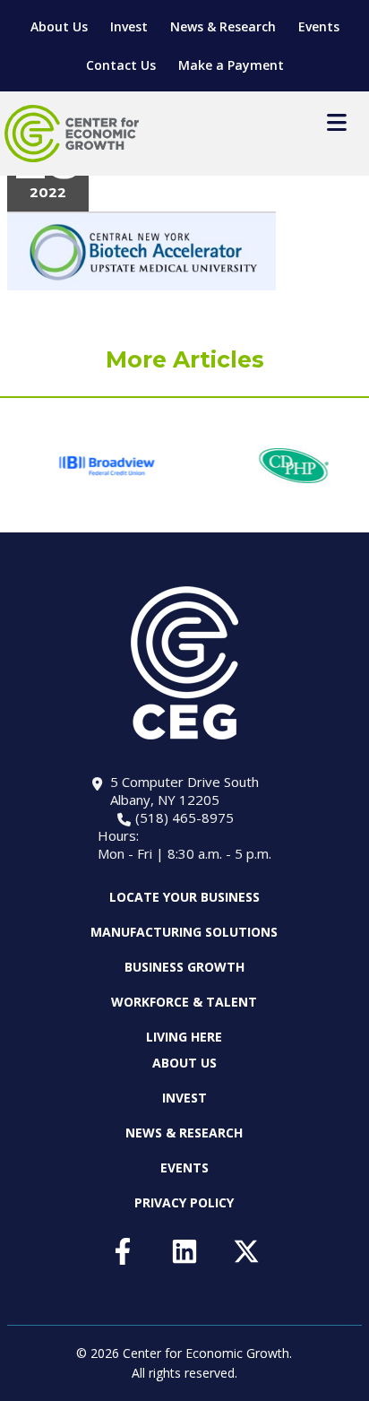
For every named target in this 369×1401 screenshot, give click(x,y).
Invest (129, 26)
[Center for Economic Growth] (71, 133)
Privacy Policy (184, 1202)
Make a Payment (231, 65)
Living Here (184, 1036)
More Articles (185, 359)
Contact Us (121, 65)
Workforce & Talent (184, 1001)
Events (318, 26)
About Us (59, 26)
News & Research (223, 26)
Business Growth (184, 966)
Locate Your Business (184, 897)
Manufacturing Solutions (184, 931)
